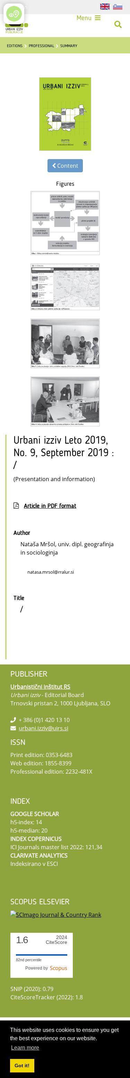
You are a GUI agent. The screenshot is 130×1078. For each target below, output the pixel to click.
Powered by (37, 968)
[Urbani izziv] (16, 24)
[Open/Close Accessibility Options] (14, 13)
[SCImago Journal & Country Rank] (55, 914)
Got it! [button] (22, 1065)
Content (67, 165)
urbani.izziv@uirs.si (43, 728)
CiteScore (56, 940)
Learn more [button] (25, 1048)
